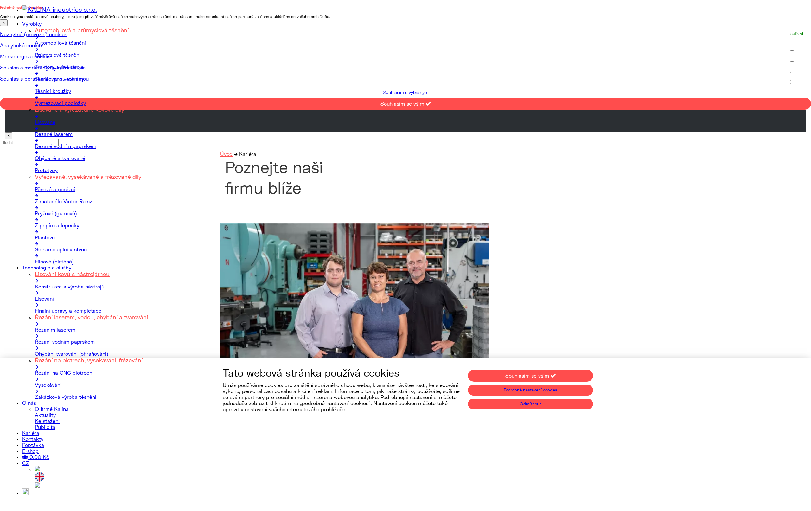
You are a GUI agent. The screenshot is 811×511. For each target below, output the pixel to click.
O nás (29, 403)
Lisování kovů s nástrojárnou (72, 273)
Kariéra (30, 433)
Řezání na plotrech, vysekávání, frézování (89, 360)
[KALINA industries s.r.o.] (59, 9)
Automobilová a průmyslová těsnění (82, 30)
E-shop (30, 451)
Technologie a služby (46, 267)
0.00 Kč (38, 457)
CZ (25, 463)
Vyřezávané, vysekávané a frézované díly (88, 176)
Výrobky (32, 24)
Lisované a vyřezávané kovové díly (79, 109)
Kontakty (32, 439)
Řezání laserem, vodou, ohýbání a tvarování (91, 317)
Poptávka (33, 445)
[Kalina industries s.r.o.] (37, 469)
